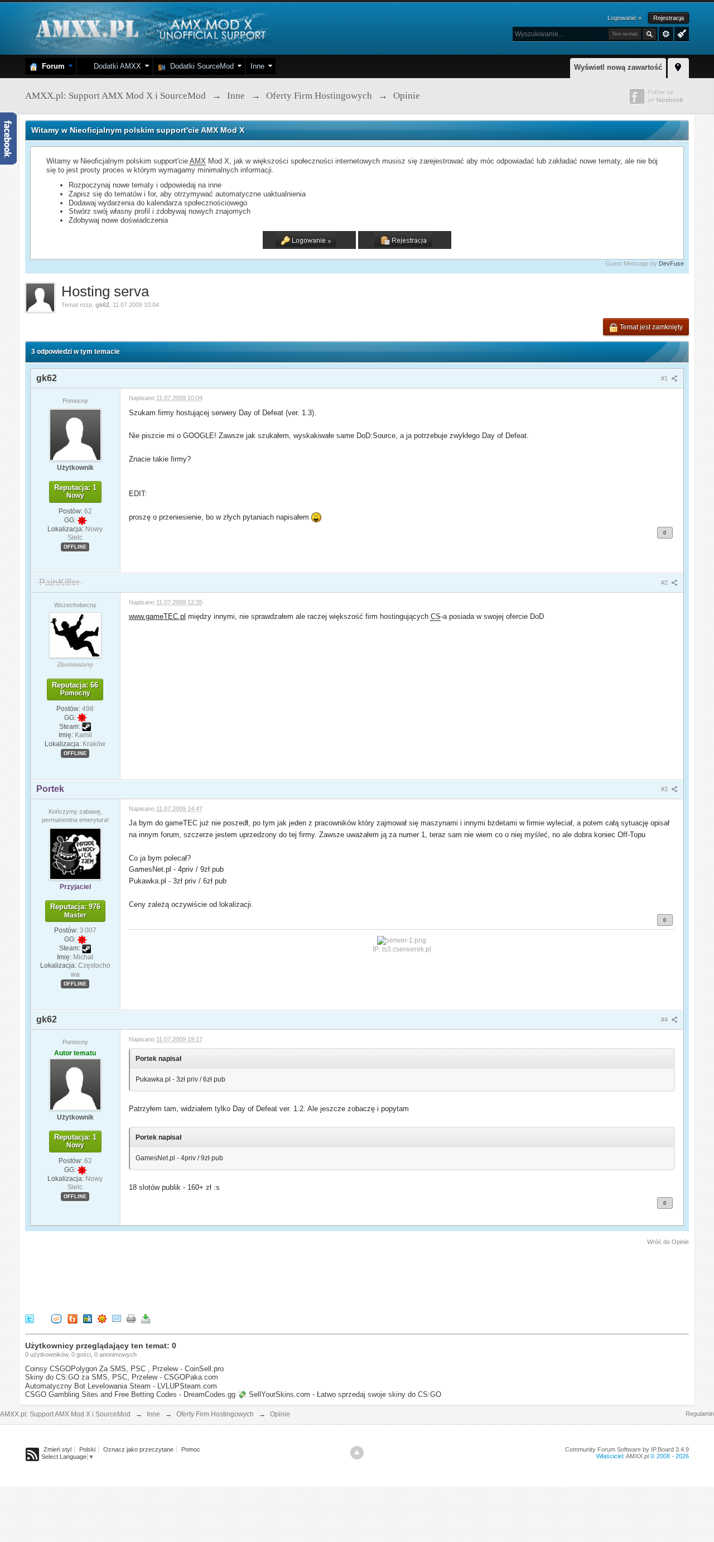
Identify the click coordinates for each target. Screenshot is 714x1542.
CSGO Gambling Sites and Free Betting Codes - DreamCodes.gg (130, 1394)
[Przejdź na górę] (357, 1452)
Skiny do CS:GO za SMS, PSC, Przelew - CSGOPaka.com (121, 1377)
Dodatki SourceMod (200, 66)
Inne (257, 66)
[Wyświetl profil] (75, 434)
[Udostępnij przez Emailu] (116, 1318)
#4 (665, 1019)
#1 (665, 378)
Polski (87, 1449)
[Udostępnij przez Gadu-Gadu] (102, 1318)
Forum (51, 66)
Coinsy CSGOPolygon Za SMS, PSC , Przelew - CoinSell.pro (124, 1369)
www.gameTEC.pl (157, 616)
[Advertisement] (228, 1277)
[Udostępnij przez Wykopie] (56, 1318)
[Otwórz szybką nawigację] (678, 66)
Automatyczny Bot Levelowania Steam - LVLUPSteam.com (121, 1386)
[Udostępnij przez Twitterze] (29, 1318)
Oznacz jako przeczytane (138, 1449)
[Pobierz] (145, 1318)
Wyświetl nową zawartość (618, 67)
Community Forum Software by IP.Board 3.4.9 (627, 1449)
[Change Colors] (680, 33)
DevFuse (671, 263)
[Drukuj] (131, 1318)
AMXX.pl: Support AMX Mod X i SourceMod (65, 1414)
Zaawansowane (666, 34)
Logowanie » (624, 18)
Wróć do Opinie (668, 1241)
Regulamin (700, 1413)
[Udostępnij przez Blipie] (72, 1318)
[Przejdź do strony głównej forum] (149, 27)
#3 (665, 789)
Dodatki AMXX (115, 66)
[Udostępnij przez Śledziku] (87, 1318)
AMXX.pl (637, 1456)
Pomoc (190, 1449)
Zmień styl (57, 1449)
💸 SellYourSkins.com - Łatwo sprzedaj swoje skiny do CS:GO (339, 1394)
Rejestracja (668, 18)
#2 (665, 582)
